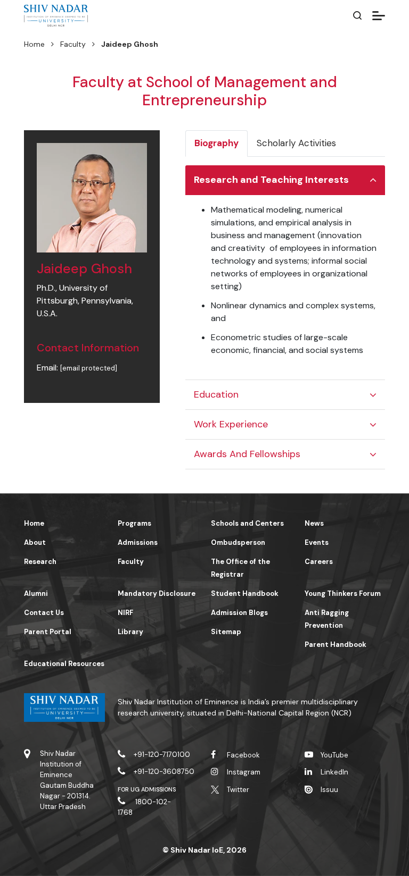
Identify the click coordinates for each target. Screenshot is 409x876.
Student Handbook (245, 593)
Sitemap (226, 631)
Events (317, 542)
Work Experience (231, 424)
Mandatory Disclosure (156, 593)
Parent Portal (47, 631)
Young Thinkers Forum (343, 593)
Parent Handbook (335, 644)
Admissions (138, 542)
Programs (134, 523)
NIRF (125, 612)
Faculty (73, 44)
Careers (319, 561)
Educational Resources (64, 663)
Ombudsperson (238, 542)
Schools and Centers (247, 523)
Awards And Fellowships (247, 454)
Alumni (36, 593)
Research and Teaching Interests (271, 179)
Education (216, 394)
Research (40, 561)
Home (34, 44)
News (314, 523)
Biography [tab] (216, 143)
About (35, 542)
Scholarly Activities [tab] (296, 143)
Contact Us (44, 612)
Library (130, 631)
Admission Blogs (239, 612)
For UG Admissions (147, 789)
